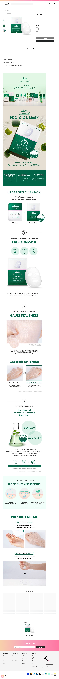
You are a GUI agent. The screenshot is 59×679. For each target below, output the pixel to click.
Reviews (35, 48)
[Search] (22, 4)
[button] (4, 17)
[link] (9, 611)
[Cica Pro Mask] (29, 628)
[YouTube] (50, 667)
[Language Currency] (55, 3)
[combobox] (23, 4)
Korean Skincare (41, 13)
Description (22, 48)
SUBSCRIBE (40, 647)
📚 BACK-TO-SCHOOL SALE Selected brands (29, 0)
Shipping (29, 48)
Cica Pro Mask (29, 636)
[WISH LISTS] (51, 3)
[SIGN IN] (49, 3)
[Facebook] (43, 667)
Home (3, 10)
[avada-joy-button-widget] (2, 676)
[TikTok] (48, 667)
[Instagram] (46, 667)
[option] (29, 0)
